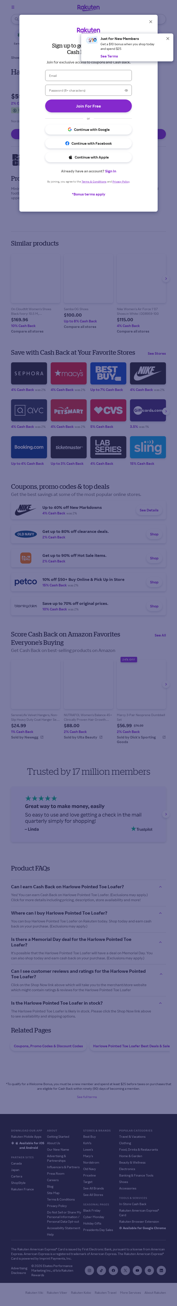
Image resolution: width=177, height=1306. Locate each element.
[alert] (127, 47)
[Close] (167, 38)
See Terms (109, 56)
